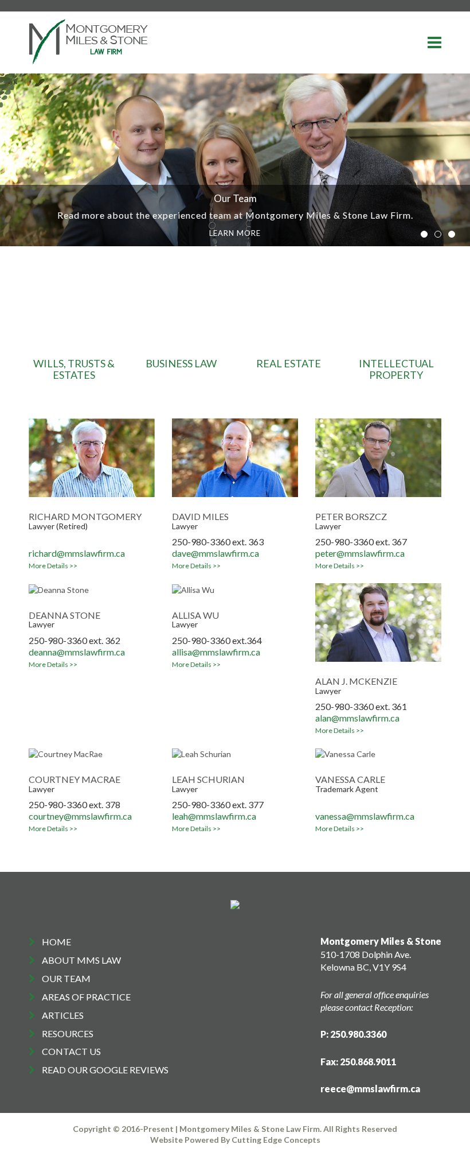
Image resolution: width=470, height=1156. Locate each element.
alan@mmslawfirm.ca (357, 717)
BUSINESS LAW (181, 363)
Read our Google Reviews (105, 1069)
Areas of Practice (86, 996)
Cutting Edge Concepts (276, 1140)
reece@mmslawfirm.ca (370, 1088)
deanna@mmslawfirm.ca (77, 651)
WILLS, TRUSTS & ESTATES (74, 369)
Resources (67, 1033)
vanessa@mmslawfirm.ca (364, 815)
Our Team (66, 978)
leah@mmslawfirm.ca (214, 815)
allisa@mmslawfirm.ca (216, 651)
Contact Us (71, 1051)
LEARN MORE (235, 233)
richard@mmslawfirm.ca (77, 553)
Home (56, 941)
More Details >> (53, 565)
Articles (63, 1015)
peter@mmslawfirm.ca (360, 553)
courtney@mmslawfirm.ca (80, 815)
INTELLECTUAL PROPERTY (396, 369)
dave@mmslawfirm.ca (215, 553)
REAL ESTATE (288, 363)
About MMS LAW (81, 960)
